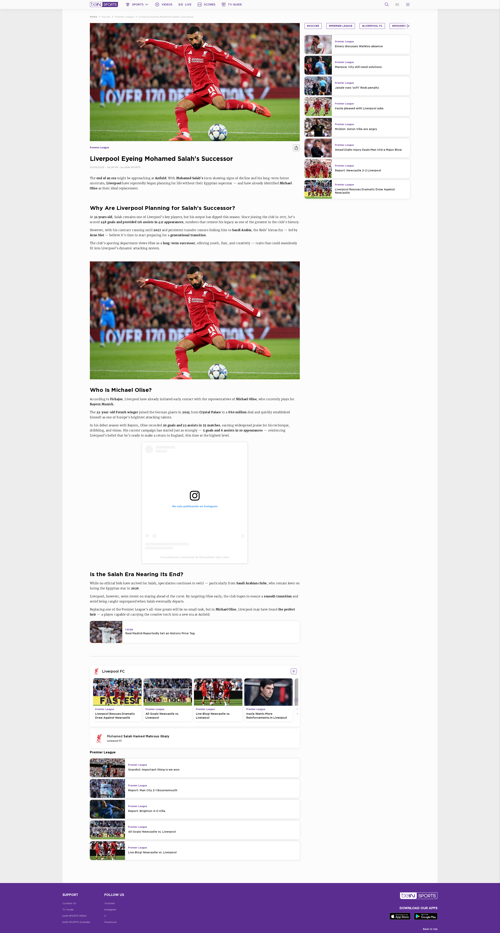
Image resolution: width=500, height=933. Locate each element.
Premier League (124, 16)
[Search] (386, 4)
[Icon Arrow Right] (296, 700)
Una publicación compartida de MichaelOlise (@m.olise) (194, 557)
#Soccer (313, 26)
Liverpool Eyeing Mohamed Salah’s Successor (166, 16)
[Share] (296, 147)
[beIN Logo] (104, 4)
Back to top (430, 929)
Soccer (106, 16)
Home (93, 16)
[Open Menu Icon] (407, 4)
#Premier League (340, 26)
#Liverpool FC (372, 26)
